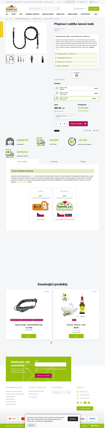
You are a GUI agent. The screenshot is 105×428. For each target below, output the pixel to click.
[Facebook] (78, 402)
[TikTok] (89, 402)
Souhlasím (73, 419)
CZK (94, 2)
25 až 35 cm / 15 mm (37, 320)
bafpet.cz (58, 49)
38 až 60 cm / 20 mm (15, 320)
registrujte (55, 247)
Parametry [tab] (54, 161)
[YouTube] (85, 402)
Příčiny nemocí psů (33, 394)
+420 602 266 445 (84, 395)
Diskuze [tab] (83, 161)
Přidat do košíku (76, 124)
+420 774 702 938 (84, 398)
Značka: (57, 30)
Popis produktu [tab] (22, 161)
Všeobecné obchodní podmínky (14, 2)
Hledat (58, 8)
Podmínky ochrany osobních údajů (33, 2)
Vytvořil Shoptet (82, 425)
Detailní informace (59, 79)
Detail (28, 336)
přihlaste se (45, 247)
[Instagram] (81, 402)
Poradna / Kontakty (11, 401)
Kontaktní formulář (85, 408)
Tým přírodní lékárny (22, 182)
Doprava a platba (48, 2)
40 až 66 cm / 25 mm (26, 320)
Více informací (48, 421)
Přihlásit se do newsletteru (43, 375)
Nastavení (31, 425)
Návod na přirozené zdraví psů (36, 391)
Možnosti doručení (83, 110)
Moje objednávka (10, 399)
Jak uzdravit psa (33, 397)
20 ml (74, 320)
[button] (51, 342)
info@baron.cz (84, 391)
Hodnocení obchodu (11, 404)
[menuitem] (8, 14)
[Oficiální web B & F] (40, 206)
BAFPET (32, 176)
